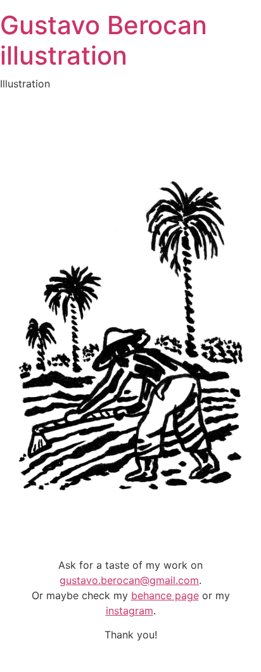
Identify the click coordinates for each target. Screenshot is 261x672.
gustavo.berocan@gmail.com (129, 580)
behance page (165, 595)
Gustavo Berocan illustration (103, 40)
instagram (129, 610)
